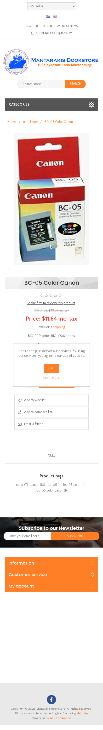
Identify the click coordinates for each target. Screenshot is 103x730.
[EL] (48, 16)
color (19, 485)
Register (32, 26)
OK (51, 368)
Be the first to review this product (51, 303)
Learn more (51, 378)
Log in (47, 26)
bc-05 (52, 485)
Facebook (51, 699)
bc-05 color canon (49, 490)
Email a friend (33, 424)
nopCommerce (60, 718)
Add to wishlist (35, 400)
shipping (59, 327)
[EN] (54, 16)
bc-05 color (72, 485)
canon (35, 485)
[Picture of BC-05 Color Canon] (51, 199)
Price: (33, 319)
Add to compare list (38, 412)
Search (75, 84)
